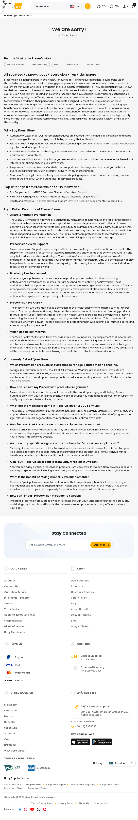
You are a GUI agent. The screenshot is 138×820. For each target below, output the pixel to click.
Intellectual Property (16, 597)
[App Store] (81, 743)
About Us (9, 580)
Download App (80, 580)
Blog (74, 620)
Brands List (77, 586)
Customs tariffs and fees (19, 615)
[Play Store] (102, 743)
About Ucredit (79, 609)
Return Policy (79, 597)
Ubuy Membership (15, 632)
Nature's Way (39, 64)
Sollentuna (10, 727)
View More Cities (14, 750)
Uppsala (9, 722)
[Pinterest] (45, 809)
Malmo (8, 716)
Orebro (8, 739)
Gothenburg (11, 710)
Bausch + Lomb (15, 64)
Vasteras (9, 733)
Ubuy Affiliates (80, 626)
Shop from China (13, 788)
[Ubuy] (17, 6)
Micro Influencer (14, 626)
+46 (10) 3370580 (85, 726)
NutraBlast (73, 64)
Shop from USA (12, 784)
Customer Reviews (82, 592)
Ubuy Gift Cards (81, 615)
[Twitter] (39, 809)
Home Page (10, 15)
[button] (101, 6)
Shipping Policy (13, 620)
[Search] (88, 6)
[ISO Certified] (37, 767)
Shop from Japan (56, 784)
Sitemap (9, 603)
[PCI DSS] (12, 768)
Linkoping (10, 745)
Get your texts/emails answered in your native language (105, 713)
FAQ (73, 603)
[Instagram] (26, 809)
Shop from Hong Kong (83, 784)
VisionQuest (93, 64)
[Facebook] (20, 809)
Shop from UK (33, 784)
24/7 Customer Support (95, 706)
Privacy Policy (66, 803)
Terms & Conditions (42, 803)
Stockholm (10, 705)
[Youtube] (32, 809)
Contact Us (11, 586)
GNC (57, 64)
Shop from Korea (109, 784)
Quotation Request (16, 592)
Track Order (11, 609)
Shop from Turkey (38, 788)
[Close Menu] (4, 7)
